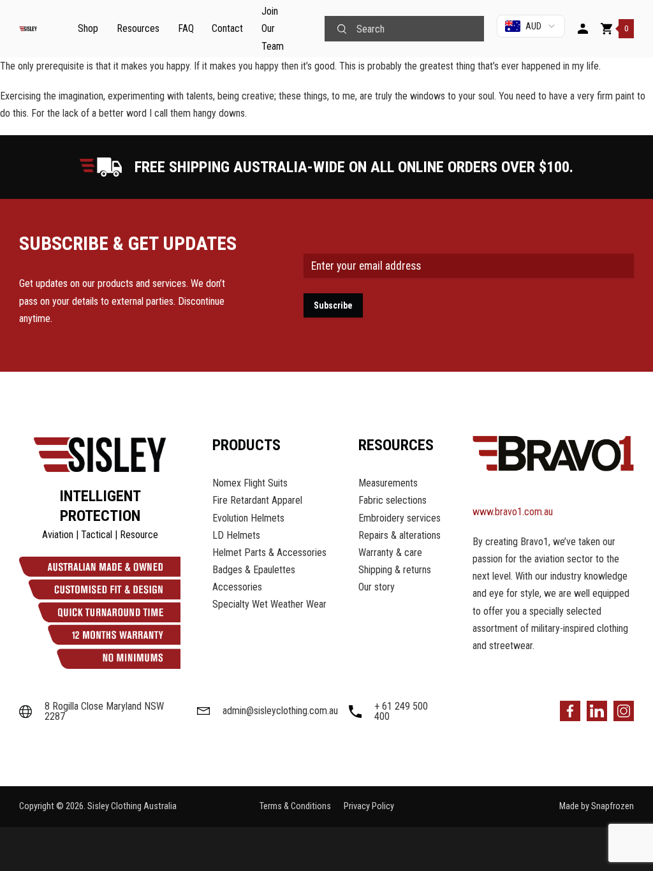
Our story (376, 587)
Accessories (237, 587)
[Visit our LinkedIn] (597, 711)
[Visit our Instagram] (623, 711)
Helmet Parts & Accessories (269, 552)
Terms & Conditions (295, 806)
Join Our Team (272, 28)
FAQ (186, 28)
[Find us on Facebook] (570, 711)
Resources (138, 28)
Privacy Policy (369, 806)
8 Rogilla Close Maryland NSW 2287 (104, 711)
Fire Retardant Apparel (257, 500)
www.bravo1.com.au (513, 512)
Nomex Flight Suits (250, 483)
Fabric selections (392, 500)
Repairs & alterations (399, 535)
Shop (88, 28)
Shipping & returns (394, 570)
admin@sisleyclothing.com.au (276, 711)
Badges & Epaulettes (253, 570)
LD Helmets (236, 535)
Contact (227, 28)
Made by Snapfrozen (596, 806)
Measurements (388, 483)
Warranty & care (390, 552)
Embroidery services (399, 518)
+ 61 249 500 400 (401, 711)
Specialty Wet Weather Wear (269, 604)
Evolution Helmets (248, 518)
